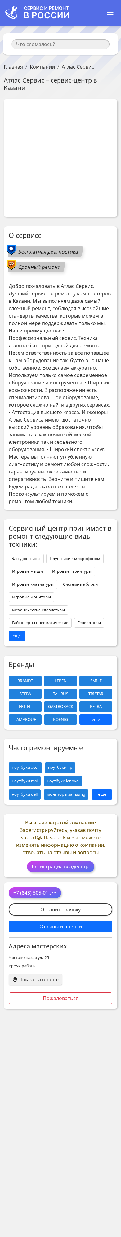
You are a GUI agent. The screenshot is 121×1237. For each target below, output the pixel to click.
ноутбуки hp (60, 767)
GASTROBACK (60, 706)
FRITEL (25, 706)
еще (17, 636)
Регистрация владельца (61, 866)
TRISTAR (95, 693)
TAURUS (60, 693)
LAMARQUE (25, 719)
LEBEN (61, 680)
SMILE (96, 680)
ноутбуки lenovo (63, 781)
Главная (13, 66)
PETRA (96, 706)
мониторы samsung (66, 794)
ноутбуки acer (25, 767)
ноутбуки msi (25, 781)
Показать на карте (39, 979)
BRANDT (25, 680)
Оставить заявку (60, 909)
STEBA (25, 693)
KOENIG (60, 719)
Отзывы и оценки (60, 926)
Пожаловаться (60, 998)
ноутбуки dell (25, 794)
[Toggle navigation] (110, 13)
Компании (42, 66)
